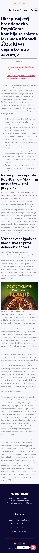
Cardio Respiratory (19, 532)
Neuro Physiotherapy (19, 524)
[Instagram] (19, 3)
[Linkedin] (24, 3)
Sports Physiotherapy (19, 528)
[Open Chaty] (33, 547)
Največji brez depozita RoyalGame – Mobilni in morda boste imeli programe (21, 70)
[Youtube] (15, 3)
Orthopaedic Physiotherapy (19, 520)
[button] (36, 10)
